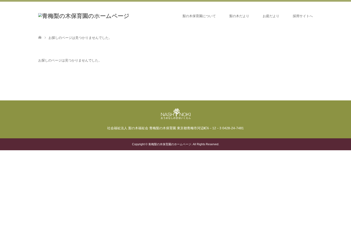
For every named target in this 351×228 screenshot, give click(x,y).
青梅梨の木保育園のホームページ (169, 144)
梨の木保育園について (199, 16)
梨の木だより (239, 16)
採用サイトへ (303, 16)
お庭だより (271, 16)
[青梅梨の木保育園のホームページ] (83, 16)
